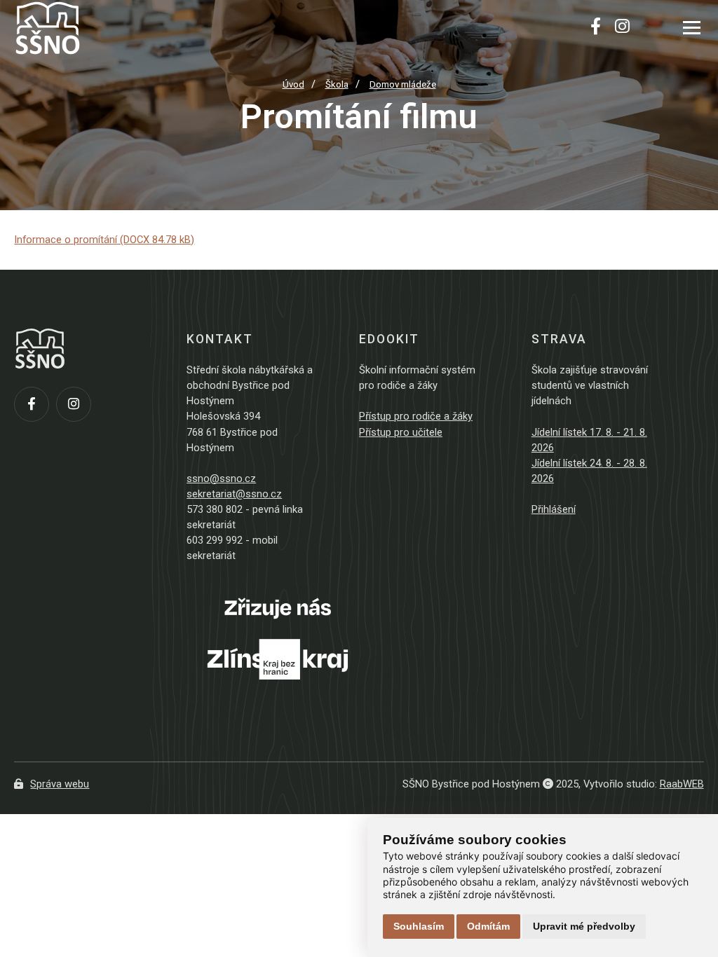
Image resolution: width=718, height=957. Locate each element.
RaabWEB (682, 784)
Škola (336, 84)
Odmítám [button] (488, 926)
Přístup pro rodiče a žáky (416, 416)
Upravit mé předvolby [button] (584, 926)
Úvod (293, 84)
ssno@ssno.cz (221, 478)
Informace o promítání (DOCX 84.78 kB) (104, 239)
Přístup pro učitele (400, 432)
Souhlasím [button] (418, 926)
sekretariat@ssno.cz (234, 494)
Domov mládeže (403, 84)
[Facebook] (595, 28)
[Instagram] (622, 28)
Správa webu (59, 784)
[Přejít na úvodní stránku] (84, 28)
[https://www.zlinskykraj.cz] (278, 696)
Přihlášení (553, 509)
